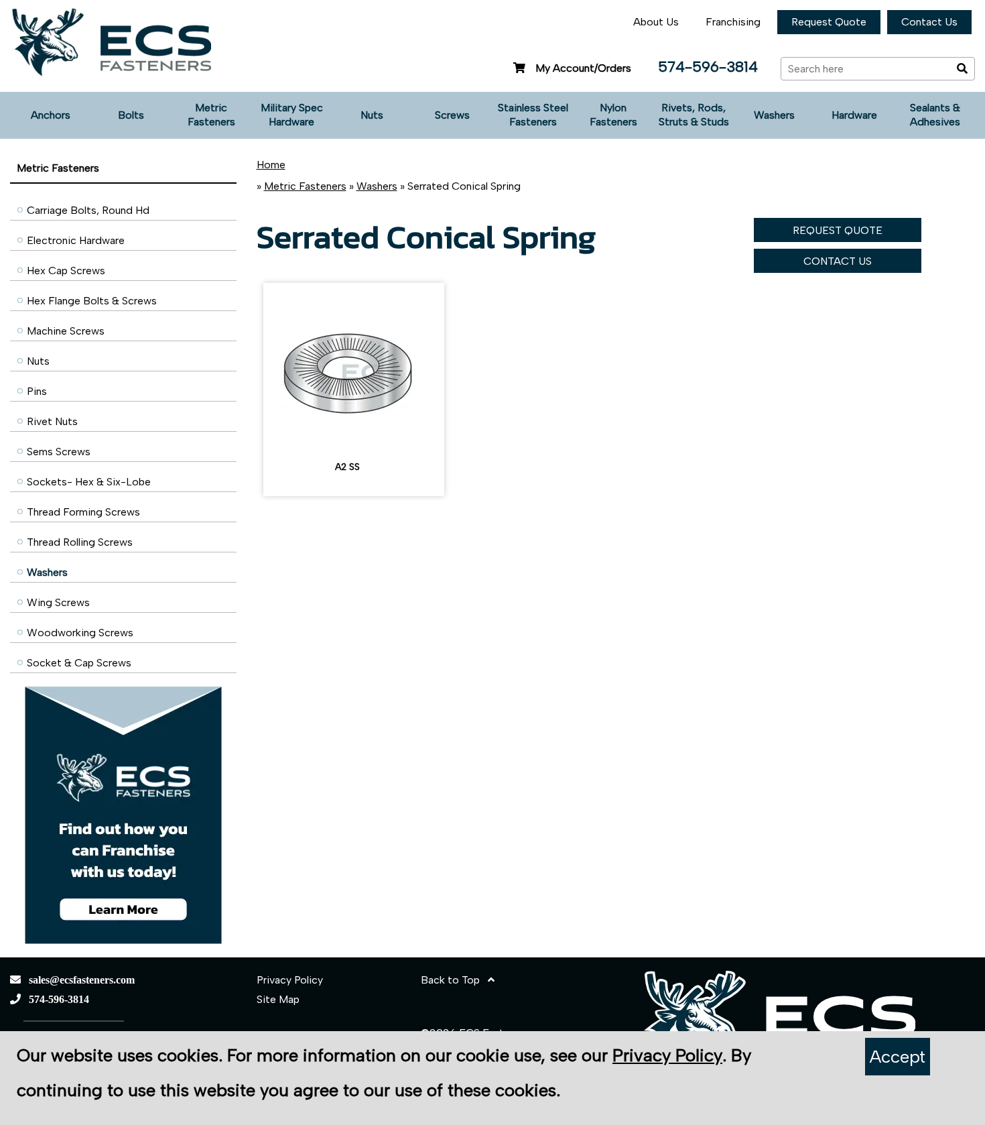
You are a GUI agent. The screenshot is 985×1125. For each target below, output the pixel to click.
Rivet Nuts (52, 421)
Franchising (733, 21)
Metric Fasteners (211, 114)
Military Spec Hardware (292, 114)
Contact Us (929, 21)
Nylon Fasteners (613, 114)
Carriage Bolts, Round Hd (88, 210)
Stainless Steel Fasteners (533, 114)
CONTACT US (837, 261)
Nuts (371, 115)
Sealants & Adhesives (935, 114)
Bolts (131, 115)
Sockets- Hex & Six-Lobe (89, 481)
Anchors (50, 115)
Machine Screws (66, 330)
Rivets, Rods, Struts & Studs (694, 114)
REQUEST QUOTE (837, 230)
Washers (774, 115)
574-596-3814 (708, 67)
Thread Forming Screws (83, 512)
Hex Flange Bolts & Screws (92, 300)
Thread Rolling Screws (80, 542)
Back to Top (454, 979)
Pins (37, 391)
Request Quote (828, 21)
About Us (656, 21)
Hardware (854, 115)
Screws (452, 115)
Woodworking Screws (80, 632)
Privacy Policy (290, 979)
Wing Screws (58, 602)
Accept (897, 1056)
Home (271, 164)
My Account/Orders (583, 68)
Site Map (278, 999)
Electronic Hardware (76, 240)
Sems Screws (58, 451)
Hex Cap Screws (66, 270)
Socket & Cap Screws (79, 662)
